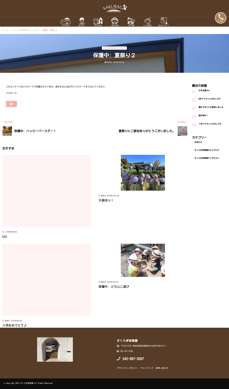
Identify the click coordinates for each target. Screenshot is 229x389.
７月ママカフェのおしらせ (210, 124)
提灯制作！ (203, 115)
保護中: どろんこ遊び (114, 286)
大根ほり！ (106, 200)
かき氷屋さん (204, 90)
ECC (4, 236)
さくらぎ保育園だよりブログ (114, 48)
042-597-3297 (133, 358)
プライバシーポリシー (127, 368)
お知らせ (198, 142)
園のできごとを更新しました (211, 107)
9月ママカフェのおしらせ (210, 99)
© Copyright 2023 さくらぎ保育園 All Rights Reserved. (28, 383)
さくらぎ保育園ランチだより (206, 158)
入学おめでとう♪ (14, 325)
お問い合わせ (161, 368)
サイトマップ (146, 368)
